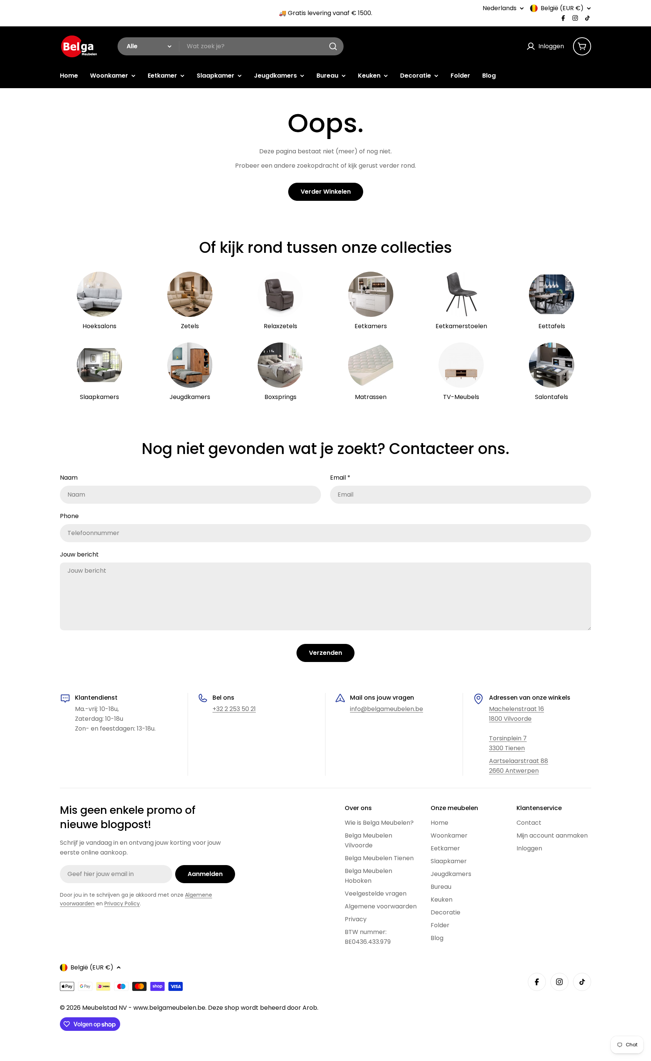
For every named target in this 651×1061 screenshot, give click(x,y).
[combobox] (231, 46)
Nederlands (500, 8)
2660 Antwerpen (514, 770)
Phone (69, 516)
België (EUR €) (562, 8)
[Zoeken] (333, 46)
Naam (69, 477)
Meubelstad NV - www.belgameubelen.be (143, 1007)
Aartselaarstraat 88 (518, 761)
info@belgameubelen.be (386, 709)
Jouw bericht (79, 554)
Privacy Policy (122, 903)
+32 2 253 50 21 (234, 709)
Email (340, 477)
